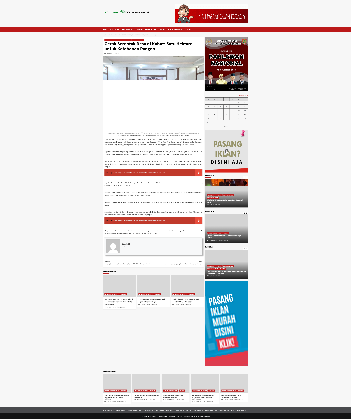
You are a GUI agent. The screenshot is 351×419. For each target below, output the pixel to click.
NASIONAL (188, 29)
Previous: (127, 263)
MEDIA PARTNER (149, 410)
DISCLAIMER (241, 410)
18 (214, 114)
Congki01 (108, 53)
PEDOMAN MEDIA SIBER (164, 410)
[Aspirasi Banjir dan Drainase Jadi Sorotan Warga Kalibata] (187, 286)
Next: (182, 263)
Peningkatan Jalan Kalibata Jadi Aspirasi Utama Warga (151, 300)
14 (232, 110)
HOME (105, 29)
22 (239, 114)
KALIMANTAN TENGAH (138, 40)
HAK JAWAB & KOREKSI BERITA (225, 410)
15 (239, 110)
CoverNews (197, 416)
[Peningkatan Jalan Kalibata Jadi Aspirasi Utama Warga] (153, 286)
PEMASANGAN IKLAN (134, 410)
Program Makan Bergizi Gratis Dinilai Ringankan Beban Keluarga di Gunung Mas (226, 272)
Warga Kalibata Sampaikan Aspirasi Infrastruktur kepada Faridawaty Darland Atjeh (203, 397)
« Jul (226, 126)
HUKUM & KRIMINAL (175, 29)
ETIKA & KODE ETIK (181, 410)
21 (232, 114)
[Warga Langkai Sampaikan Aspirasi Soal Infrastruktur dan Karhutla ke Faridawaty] (119, 286)
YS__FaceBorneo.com (111, 307)
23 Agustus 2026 (156, 304)
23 (245, 114)
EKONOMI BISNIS (151, 29)
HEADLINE (116, 40)
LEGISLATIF (126, 29)
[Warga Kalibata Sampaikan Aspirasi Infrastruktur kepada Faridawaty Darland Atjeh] (205, 383)
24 (208, 118)
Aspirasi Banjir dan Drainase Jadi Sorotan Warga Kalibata (185, 300)
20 (226, 114)
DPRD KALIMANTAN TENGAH (112, 294)
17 (208, 114)
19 (220, 114)
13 (226, 110)
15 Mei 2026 (217, 205)
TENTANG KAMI (108, 410)
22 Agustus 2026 (239, 399)
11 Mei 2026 (217, 276)
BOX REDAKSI (120, 410)
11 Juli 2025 (116, 53)
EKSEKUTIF (114, 29)
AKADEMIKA (139, 29)
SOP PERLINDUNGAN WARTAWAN (201, 410)
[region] (226, 151)
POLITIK (162, 29)
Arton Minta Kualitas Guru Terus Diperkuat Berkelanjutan (231, 396)
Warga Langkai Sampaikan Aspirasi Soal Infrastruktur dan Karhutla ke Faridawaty (118, 302)
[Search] (247, 29)
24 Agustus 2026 (122, 307)
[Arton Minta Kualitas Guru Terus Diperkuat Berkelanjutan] (234, 383)
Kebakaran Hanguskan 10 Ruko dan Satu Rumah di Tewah (225, 201)
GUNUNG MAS (108, 40)
